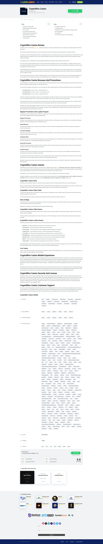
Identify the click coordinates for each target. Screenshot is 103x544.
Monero (60, 311)
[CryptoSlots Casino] (71, 505)
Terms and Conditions (79, 541)
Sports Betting (51, 2)
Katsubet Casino (45, 496)
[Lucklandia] (27, 2)
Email (39, 530)
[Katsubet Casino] (39, 498)
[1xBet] (23, 505)
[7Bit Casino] (23, 498)
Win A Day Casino (61, 503)
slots (58, 167)
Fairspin (60, 496)
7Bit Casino (28, 496)
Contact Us (60, 2)
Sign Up (27, 473)
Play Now (74, 11)
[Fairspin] (55, 498)
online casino (36, 47)
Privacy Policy (72, 541)
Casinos (38, 2)
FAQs (67, 541)
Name (39, 526)
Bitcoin (43, 311)
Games (46, 2)
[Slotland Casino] (39, 505)
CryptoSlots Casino (78, 503)
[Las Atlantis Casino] (71, 498)
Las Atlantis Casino (78, 496)
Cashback (59, 473)
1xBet (27, 503)
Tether (65, 311)
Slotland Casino (45, 503)
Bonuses (42, 2)
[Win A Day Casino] (55, 505)
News (56, 2)
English (43, 440)
